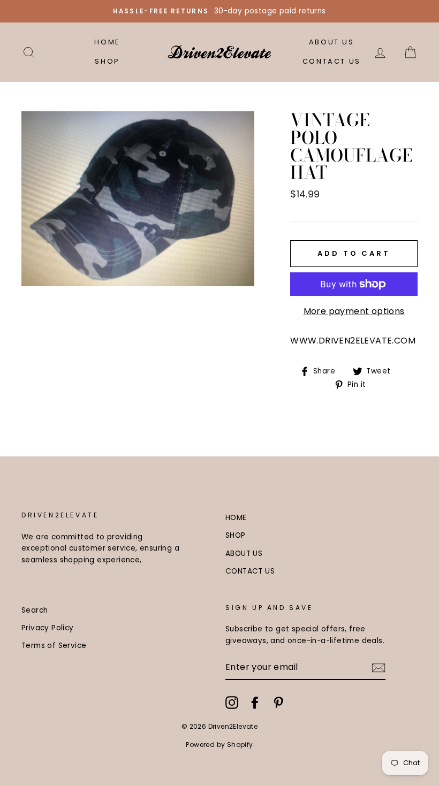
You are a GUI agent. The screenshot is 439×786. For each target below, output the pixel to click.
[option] (219, 11)
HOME (107, 42)
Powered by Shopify (219, 744)
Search (34, 610)
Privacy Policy (47, 628)
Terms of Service (53, 645)
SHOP (107, 61)
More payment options (354, 311)
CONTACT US (331, 61)
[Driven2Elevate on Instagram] (231, 702)
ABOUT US (331, 42)
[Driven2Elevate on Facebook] (254, 702)
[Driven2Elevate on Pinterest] (278, 702)
